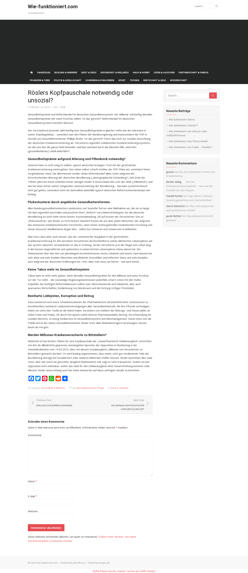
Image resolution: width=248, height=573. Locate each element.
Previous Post (54, 403)
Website (33, 511)
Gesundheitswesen (86, 387)
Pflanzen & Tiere (40, 80)
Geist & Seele (88, 72)
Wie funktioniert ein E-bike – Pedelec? (190, 147)
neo (55, 107)
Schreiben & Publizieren (100, 80)
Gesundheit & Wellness (114, 72)
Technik (134, 80)
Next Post (127, 405)
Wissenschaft (178, 80)
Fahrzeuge (43, 72)
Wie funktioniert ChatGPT (183, 125)
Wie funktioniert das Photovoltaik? (188, 141)
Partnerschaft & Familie (193, 72)
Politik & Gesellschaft (67, 80)
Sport (122, 80)
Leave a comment (119, 387)
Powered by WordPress (73, 562)
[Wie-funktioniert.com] (31, 72)
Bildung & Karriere (65, 72)
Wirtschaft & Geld (154, 80)
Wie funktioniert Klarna (182, 119)
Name (32, 481)
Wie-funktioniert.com (53, 6)
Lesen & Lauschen (164, 72)
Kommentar (35, 435)
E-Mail (32, 496)
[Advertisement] (124, 43)
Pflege (100, 387)
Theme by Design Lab (99, 562)
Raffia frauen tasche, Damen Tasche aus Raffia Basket (124, 571)
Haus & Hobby (141, 72)
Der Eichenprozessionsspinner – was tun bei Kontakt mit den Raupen (189, 186)
